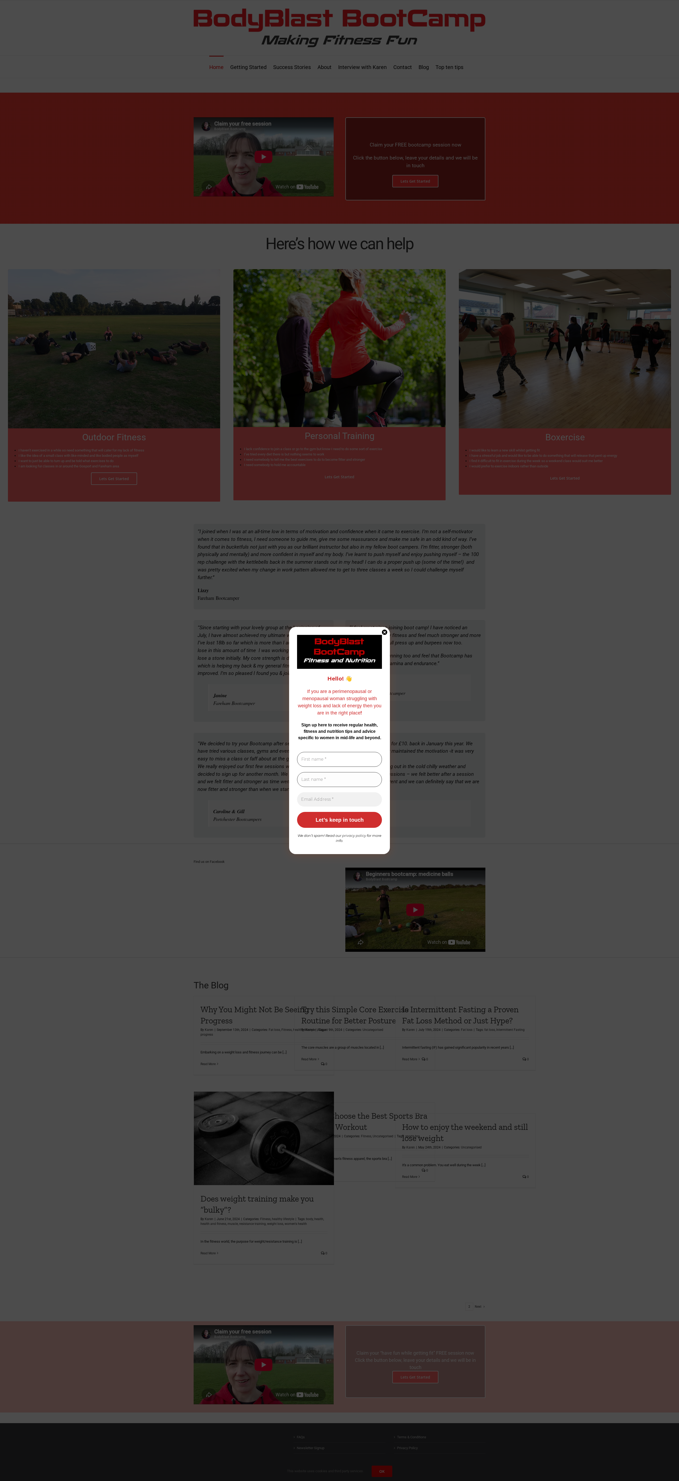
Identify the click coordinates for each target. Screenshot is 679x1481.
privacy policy (354, 835)
